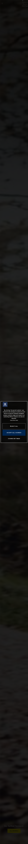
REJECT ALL (14, 426)
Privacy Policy (12, 420)
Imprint (16, 420)
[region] (14, 422)
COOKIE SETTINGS (14, 438)
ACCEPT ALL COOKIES (14, 432)
